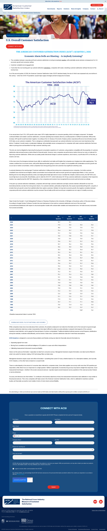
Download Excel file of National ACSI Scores (28, 322)
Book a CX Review (97, 5)
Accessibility (102, 529)
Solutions (66, 9)
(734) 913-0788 (10, 511)
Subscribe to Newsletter (98, 510)
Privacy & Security (72, 529)
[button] (11, 218)
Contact (92, 9)
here (60, 1)
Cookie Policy (94, 529)
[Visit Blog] (95, 502)
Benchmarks (51, 9)
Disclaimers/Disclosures (84, 529)
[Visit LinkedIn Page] (101, 502)
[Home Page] (12, 502)
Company (86, 9)
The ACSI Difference (13, 12)
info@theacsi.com (24, 511)
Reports (59, 9)
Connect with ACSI (15, 46)
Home (4, 12)
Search (101, 9)
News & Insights (76, 9)
